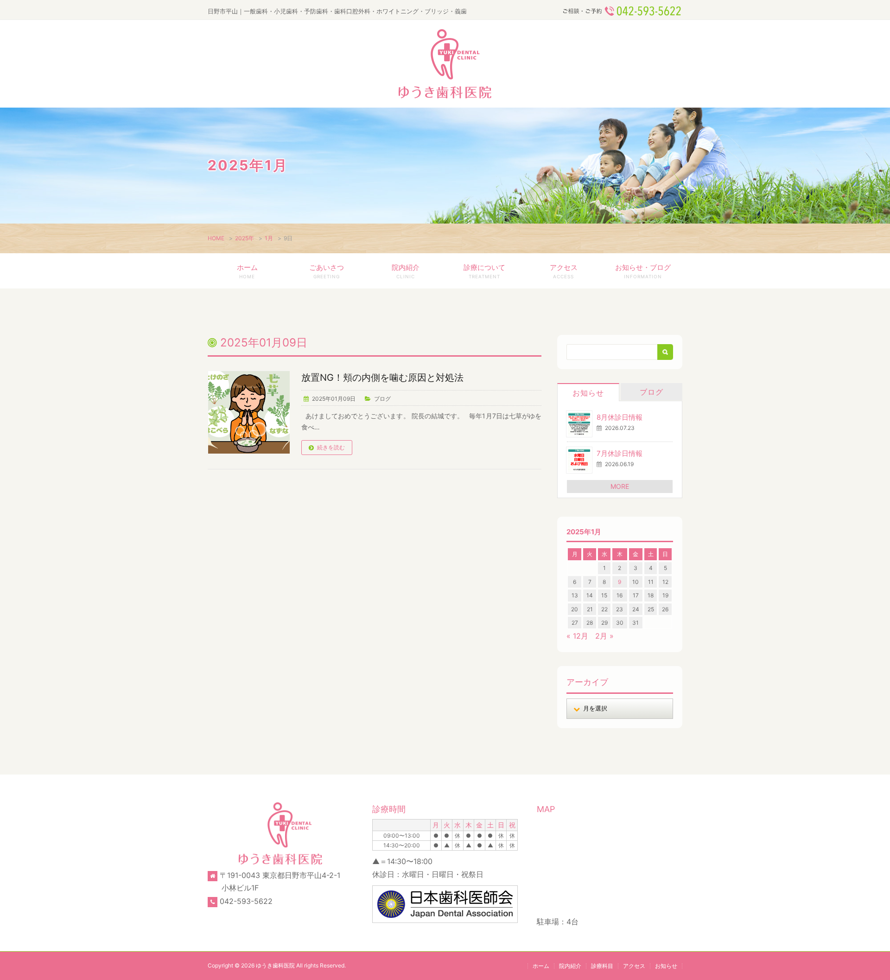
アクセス (564, 271)
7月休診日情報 (619, 453)
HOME (216, 238)
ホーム (247, 271)
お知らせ (588, 392)
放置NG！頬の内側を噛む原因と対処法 (382, 377)
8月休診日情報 (619, 417)
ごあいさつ (326, 271)
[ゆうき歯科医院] (445, 63)
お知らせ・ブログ (643, 271)
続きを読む (331, 447)
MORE (619, 486)
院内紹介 (406, 271)
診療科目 (602, 965)
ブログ (382, 398)
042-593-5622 (246, 901)
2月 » (604, 636)
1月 (269, 238)
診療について (484, 271)
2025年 (244, 238)
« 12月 (577, 636)
